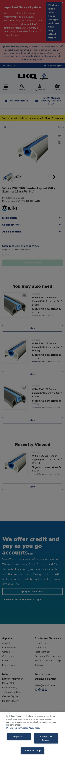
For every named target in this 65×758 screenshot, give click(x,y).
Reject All (19, 736)
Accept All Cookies (46, 738)
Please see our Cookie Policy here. (23, 728)
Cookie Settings (32, 750)
